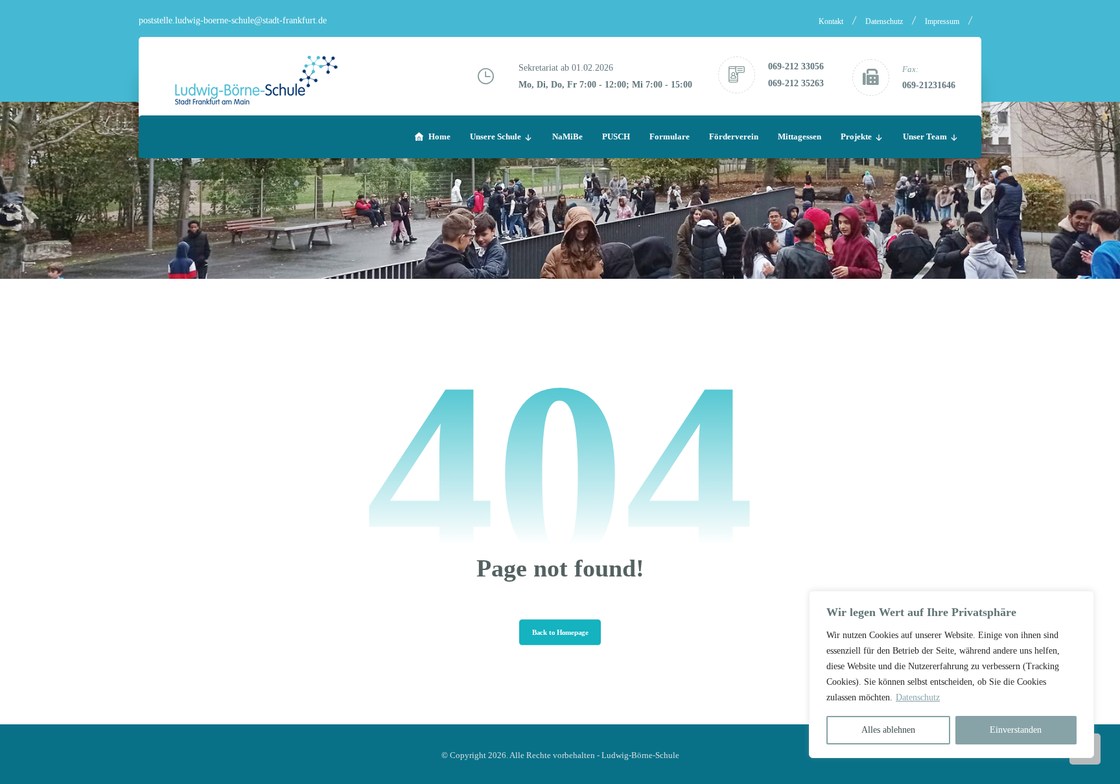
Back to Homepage (560, 632)
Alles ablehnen (888, 730)
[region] (951, 674)
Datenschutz (918, 697)
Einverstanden (1016, 730)
